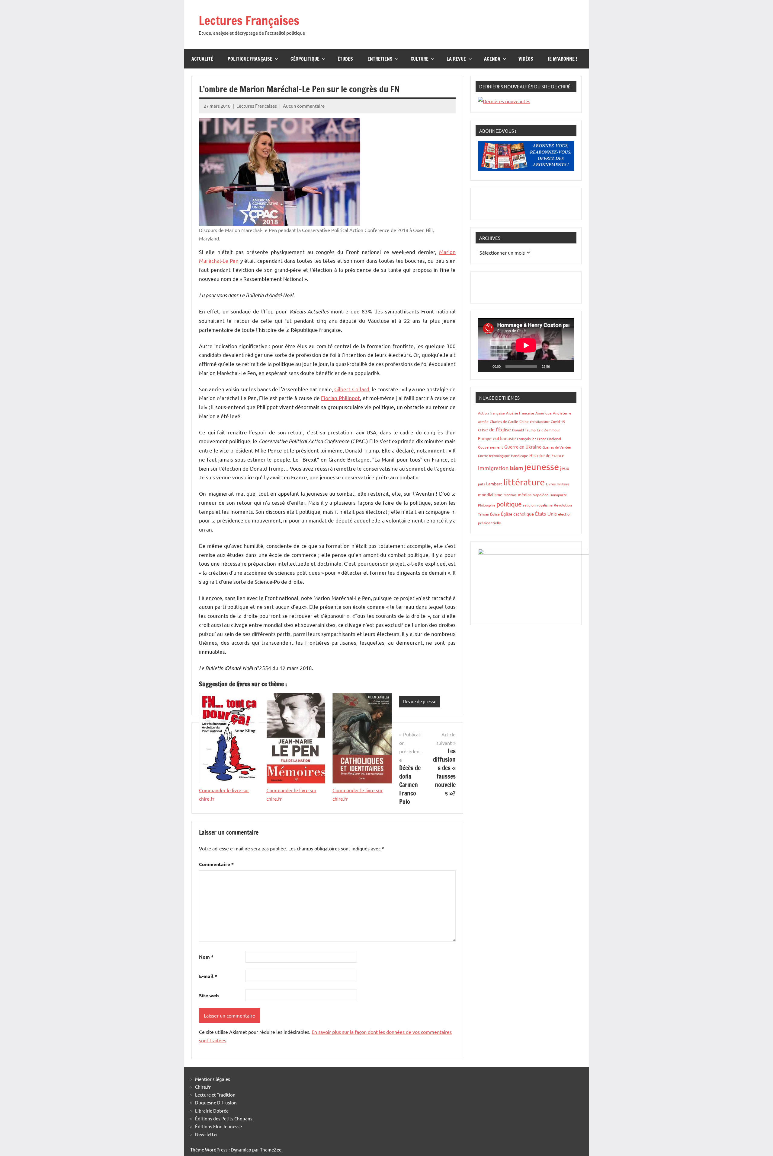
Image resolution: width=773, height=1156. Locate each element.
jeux (564, 468)
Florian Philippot (340, 398)
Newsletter (206, 1134)
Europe (485, 438)
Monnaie (510, 494)
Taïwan (483, 514)
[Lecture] (486, 366)
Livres (551, 483)
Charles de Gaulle (504, 421)
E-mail (208, 976)
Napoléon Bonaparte (550, 494)
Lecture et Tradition (215, 1094)
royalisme (545, 505)
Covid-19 (558, 421)
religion (529, 505)
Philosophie (486, 505)
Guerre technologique (494, 455)
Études (345, 59)
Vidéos (525, 59)
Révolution (563, 505)
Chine (524, 421)
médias (524, 494)
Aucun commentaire (304, 106)
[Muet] (556, 366)
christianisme (540, 421)
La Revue (456, 59)
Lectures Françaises (249, 20)
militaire (563, 483)
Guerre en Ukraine (522, 446)
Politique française (250, 59)
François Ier (526, 438)
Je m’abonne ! (562, 59)
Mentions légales (212, 1079)
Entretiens (380, 59)
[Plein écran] (566, 366)
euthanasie (504, 438)
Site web (209, 995)
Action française (491, 413)
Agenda (492, 59)
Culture (419, 59)
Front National (549, 438)
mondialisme (490, 494)
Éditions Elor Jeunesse (218, 1126)
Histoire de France (546, 455)
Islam (516, 467)
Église (495, 514)
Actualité (202, 59)
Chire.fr (203, 1087)
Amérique (543, 413)
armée (483, 421)
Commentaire (216, 864)
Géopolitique (304, 59)
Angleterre (562, 413)
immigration (493, 468)
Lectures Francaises (256, 106)
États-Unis (546, 513)
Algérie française (520, 413)
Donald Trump (524, 429)
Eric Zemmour (548, 429)
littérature (524, 482)
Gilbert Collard (351, 389)
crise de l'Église (494, 429)
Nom (206, 957)
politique (509, 504)
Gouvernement (490, 447)
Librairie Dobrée (212, 1110)
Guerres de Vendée (557, 447)
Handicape (519, 455)
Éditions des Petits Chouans (223, 1118)
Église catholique (517, 513)
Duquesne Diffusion (216, 1102)
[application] (526, 345)
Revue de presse (419, 701)
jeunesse (541, 467)
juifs (481, 483)
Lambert (494, 483)
